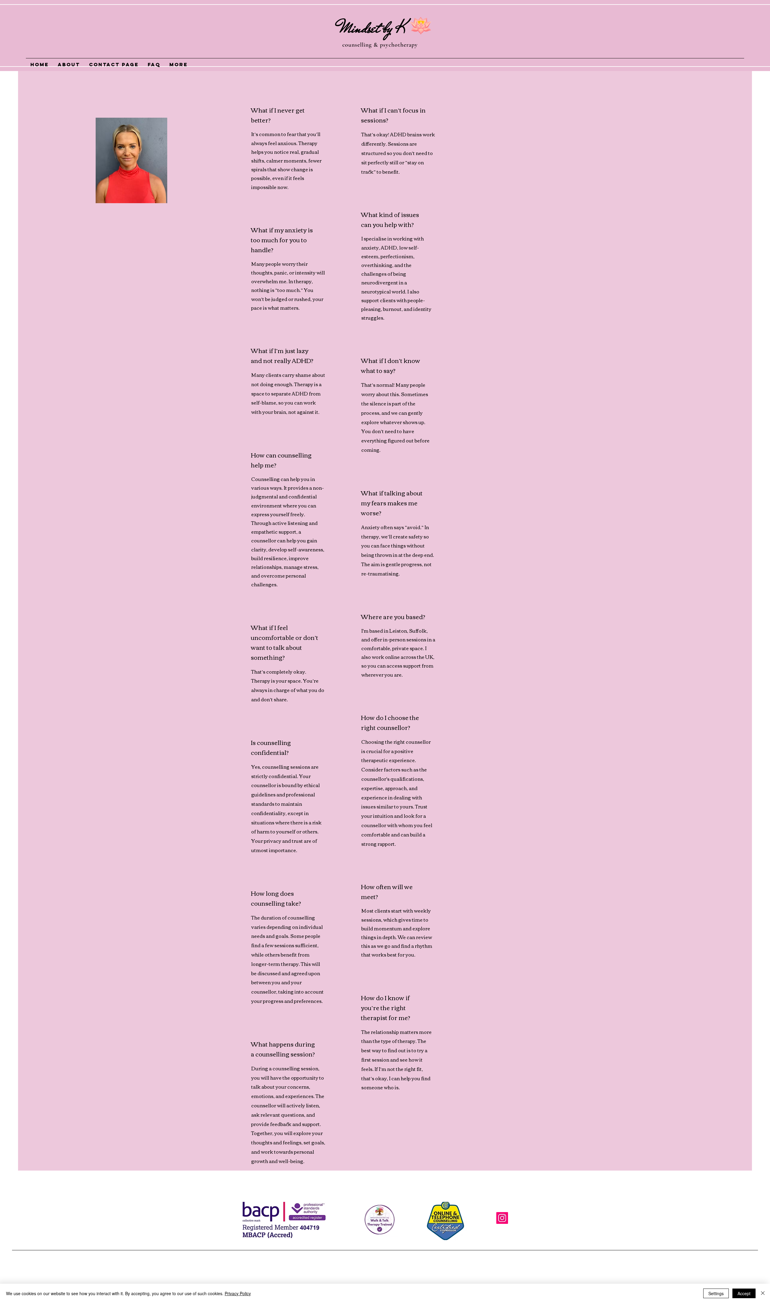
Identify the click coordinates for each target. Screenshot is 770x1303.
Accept (744, 1293)
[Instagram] (502, 1218)
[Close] (762, 1293)
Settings (716, 1293)
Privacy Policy (238, 1293)
